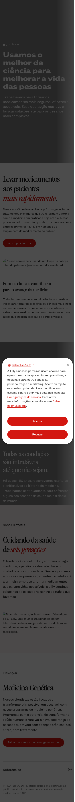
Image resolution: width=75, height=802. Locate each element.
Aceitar (37, 421)
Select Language (21, 364)
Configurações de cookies (24, 397)
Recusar (37, 434)
